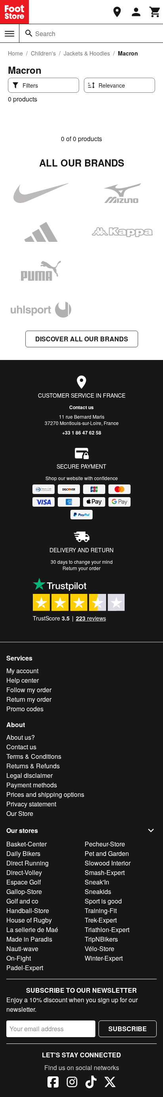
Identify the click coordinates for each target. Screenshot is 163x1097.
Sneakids (98, 891)
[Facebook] (53, 1083)
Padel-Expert (24, 967)
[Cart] (155, 12)
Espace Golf (23, 881)
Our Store (19, 813)
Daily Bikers (23, 853)
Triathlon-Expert (107, 929)
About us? (20, 737)
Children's (43, 53)
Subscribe (127, 1028)
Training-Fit (101, 910)
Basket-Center (26, 843)
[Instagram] (72, 1083)
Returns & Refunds (33, 765)
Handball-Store (27, 910)
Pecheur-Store (105, 843)
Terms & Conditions (33, 756)
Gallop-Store (24, 891)
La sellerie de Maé (32, 929)
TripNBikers (101, 939)
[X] (110, 1083)
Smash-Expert (105, 872)
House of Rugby (29, 920)
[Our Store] (117, 12)
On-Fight (18, 958)
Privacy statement (31, 803)
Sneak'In (97, 881)
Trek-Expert (101, 920)
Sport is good (103, 901)
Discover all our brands (81, 338)
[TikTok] (91, 1083)
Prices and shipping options (45, 794)
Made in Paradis (29, 939)
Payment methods (31, 784)
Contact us (81, 407)
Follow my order (28, 689)
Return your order (81, 568)
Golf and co (22, 901)
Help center (22, 680)
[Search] (29, 33)
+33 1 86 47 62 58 (81, 432)
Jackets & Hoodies (87, 53)
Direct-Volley (24, 872)
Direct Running (27, 862)
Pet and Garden (107, 853)
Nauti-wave (22, 948)
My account (22, 670)
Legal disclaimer (29, 775)
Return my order (28, 699)
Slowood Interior (108, 862)
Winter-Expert (104, 958)
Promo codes (25, 708)
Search (45, 33)
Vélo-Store (99, 948)
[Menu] (9, 33)
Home (15, 53)
